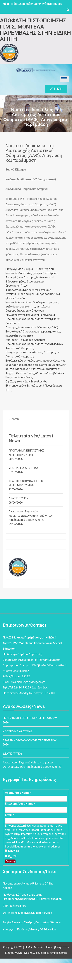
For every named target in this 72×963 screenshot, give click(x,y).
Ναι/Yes (13, 850)
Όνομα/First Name (18, 792)
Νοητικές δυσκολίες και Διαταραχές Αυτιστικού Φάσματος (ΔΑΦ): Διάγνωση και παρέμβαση (34, 153)
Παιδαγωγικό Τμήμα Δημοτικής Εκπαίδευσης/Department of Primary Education (32, 897)
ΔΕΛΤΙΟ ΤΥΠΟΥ (18, 498)
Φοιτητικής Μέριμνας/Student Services (27, 912)
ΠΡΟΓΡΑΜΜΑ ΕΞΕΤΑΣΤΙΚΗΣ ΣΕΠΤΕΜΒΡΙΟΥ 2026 (26, 453)
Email (9, 814)
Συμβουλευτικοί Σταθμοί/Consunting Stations (32, 922)
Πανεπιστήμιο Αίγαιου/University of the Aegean (28, 886)
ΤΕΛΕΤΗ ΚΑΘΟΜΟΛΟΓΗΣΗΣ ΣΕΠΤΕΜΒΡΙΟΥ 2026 (26, 483)
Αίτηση (56, 89)
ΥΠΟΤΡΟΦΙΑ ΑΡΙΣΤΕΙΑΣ (23, 468)
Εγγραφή (10, 861)
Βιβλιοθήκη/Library (14, 905)
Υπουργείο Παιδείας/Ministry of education (29, 929)
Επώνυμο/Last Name (20, 803)
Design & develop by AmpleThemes (45, 953)
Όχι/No (12, 856)
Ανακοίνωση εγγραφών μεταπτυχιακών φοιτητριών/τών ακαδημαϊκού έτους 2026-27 (30, 515)
